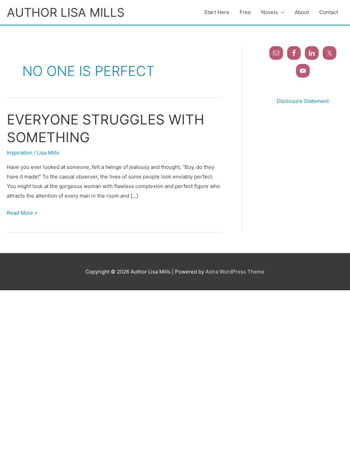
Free (245, 12)
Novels (269, 12)
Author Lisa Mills (65, 12)
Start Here (216, 12)
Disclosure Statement (303, 101)
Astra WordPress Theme (235, 271)
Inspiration (19, 152)
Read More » (22, 212)
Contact (328, 12)
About (302, 12)
